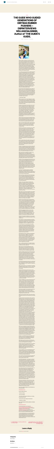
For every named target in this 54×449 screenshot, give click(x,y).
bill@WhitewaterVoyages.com (23, 409)
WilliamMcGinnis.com (22, 389)
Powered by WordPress (21, 447)
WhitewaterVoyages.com (22, 404)
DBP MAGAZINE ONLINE (15, 447)
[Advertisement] (27, 8)
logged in (23, 431)
